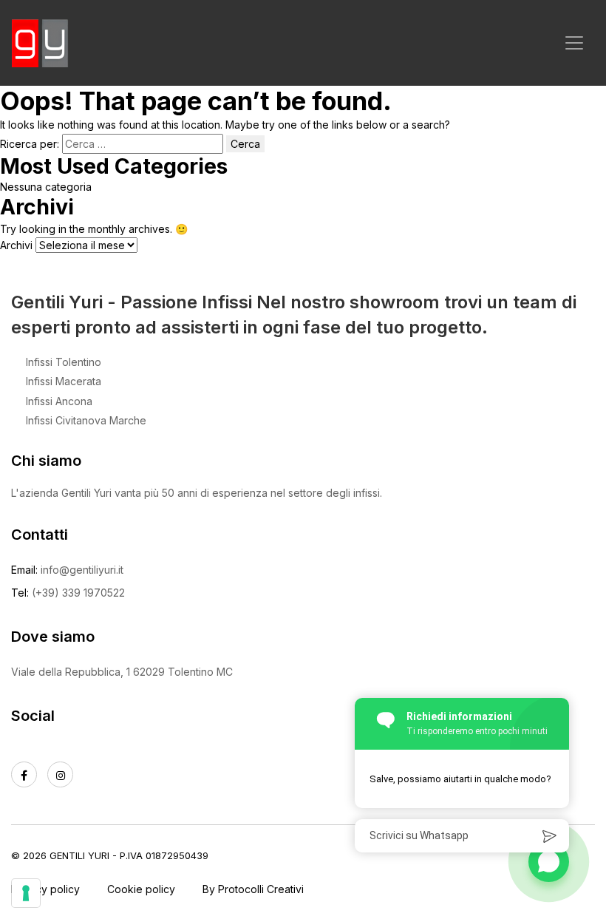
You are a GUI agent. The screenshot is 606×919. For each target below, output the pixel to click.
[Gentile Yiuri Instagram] (60, 774)
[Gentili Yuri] (40, 43)
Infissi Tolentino (63, 362)
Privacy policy (45, 889)
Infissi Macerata (63, 381)
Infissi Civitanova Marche (86, 420)
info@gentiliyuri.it (82, 569)
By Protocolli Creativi (253, 889)
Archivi (16, 245)
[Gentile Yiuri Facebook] (24, 774)
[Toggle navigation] (574, 43)
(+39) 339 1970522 (78, 592)
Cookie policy (141, 889)
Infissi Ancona (59, 401)
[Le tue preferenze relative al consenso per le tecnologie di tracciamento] (26, 893)
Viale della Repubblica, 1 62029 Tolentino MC (122, 671)
